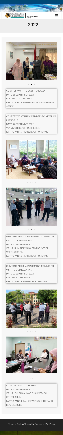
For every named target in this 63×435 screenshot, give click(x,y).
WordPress (49, 424)
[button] (9, 61)
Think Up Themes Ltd (25, 424)
